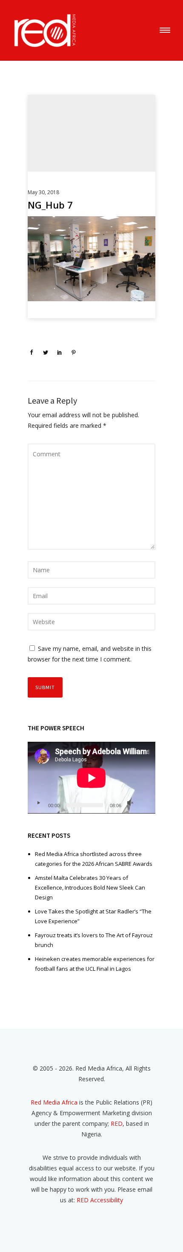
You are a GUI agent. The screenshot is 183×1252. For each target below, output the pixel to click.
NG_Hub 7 (50, 204)
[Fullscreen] (144, 803)
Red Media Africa (54, 1102)
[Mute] (130, 803)
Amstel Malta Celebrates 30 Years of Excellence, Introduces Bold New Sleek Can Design (90, 887)
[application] (91, 778)
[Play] (38, 803)
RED (117, 1123)
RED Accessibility (100, 1200)
